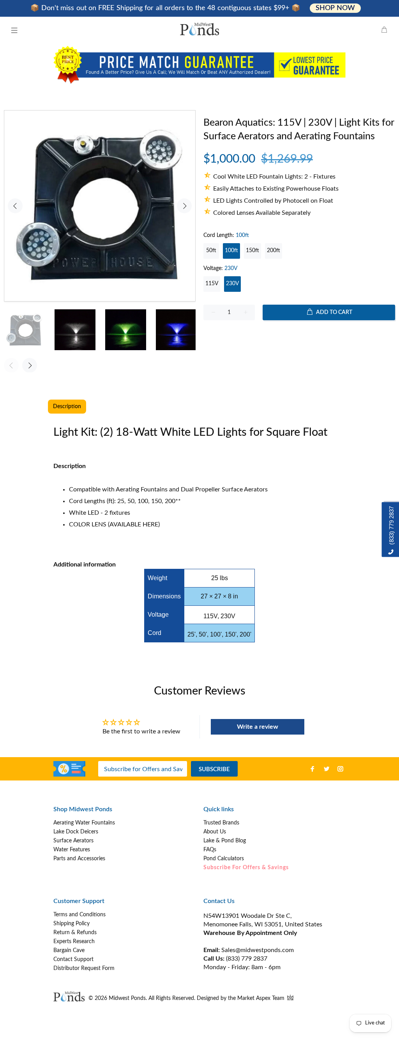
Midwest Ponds (127, 998)
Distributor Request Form (84, 968)
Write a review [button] (257, 727)
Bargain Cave (69, 950)
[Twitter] (326, 769)
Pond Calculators (223, 858)
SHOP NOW (335, 8)
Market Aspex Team (261, 998)
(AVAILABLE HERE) (134, 524)
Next (184, 205)
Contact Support (73, 959)
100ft (231, 250)
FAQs (209, 849)
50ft (211, 250)
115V (211, 283)
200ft (273, 250)
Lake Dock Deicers (75, 832)
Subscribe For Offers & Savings (246, 867)
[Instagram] (340, 769)
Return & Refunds (75, 932)
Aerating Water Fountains (84, 823)
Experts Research (74, 941)
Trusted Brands (221, 823)
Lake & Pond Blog (224, 841)
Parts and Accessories (79, 858)
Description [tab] (67, 406)
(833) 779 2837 (246, 959)
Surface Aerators (73, 841)
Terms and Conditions (79, 914)
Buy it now (299, 337)
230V (232, 283)
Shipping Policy (71, 923)
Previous (15, 205)
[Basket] (384, 30)
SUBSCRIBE (214, 769)
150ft (252, 250)
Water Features (71, 849)
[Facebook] (312, 769)
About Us (214, 832)
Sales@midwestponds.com (257, 950)
